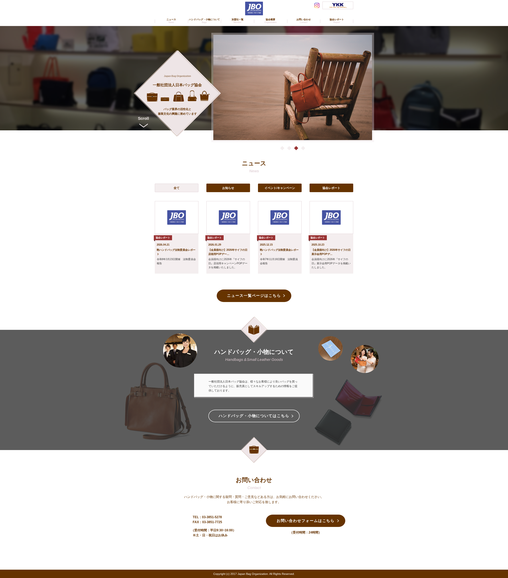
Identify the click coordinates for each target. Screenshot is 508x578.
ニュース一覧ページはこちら (254, 295)
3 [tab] (296, 148)
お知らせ (228, 188)
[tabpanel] (292, 87)
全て (177, 188)
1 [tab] (282, 148)
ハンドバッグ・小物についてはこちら (254, 416)
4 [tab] (303, 148)
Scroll (143, 118)
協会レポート (331, 188)
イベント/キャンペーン (280, 188)
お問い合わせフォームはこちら (306, 521)
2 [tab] (289, 148)
